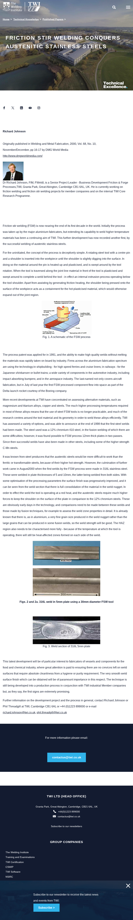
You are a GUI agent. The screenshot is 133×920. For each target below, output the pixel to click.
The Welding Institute (17, 852)
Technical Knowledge (26, 19)
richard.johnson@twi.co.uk (19, 712)
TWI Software (13, 871)
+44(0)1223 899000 (69, 811)
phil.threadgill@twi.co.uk (52, 712)
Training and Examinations (20, 857)
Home (6, 19)
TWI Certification (15, 862)
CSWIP (9, 867)
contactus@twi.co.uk (66, 757)
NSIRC (9, 876)
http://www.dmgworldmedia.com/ (22, 155)
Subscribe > (46, 907)
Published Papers (53, 19)
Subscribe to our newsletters (66, 826)
